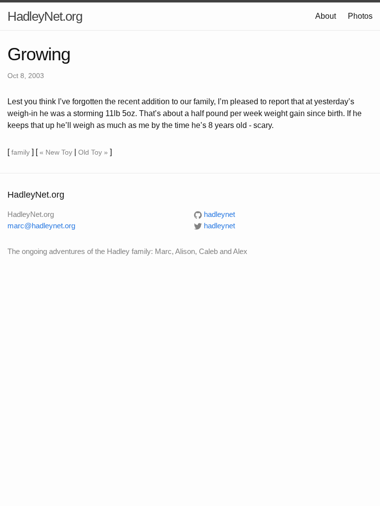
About (325, 16)
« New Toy (56, 152)
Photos (360, 16)
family (20, 152)
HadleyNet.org (44, 16)
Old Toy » (93, 152)
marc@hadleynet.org (41, 225)
